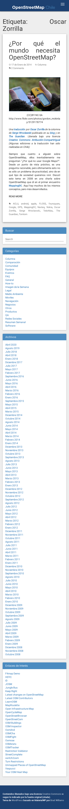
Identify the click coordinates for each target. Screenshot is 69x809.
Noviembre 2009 (14, 608)
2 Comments (17, 68)
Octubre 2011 (12, 538)
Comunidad (11, 265)
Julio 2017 (11, 365)
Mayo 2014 (11, 429)
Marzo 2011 (12, 555)
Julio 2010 (11, 580)
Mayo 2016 (11, 383)
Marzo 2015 (12, 411)
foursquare (54, 203)
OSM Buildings (13, 722)
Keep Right (11, 691)
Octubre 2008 (12, 654)
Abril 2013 (10, 474)
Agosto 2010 (12, 577)
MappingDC (30, 207)
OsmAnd (10, 729)
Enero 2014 (11, 443)
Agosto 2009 (12, 619)
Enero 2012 (11, 527)
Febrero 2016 (12, 394)
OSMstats (10, 743)
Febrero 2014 (12, 439)
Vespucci (10, 768)
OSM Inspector (13, 726)
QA (7, 315)
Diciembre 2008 (13, 647)
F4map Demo (12, 673)
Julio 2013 (11, 464)
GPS (20, 207)
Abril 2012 (10, 517)
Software (10, 325)
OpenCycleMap (13, 712)
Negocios (10, 304)
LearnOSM (11, 701)
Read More (15, 196)
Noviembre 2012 (14, 492)
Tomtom (23, 214)
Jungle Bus (11, 687)
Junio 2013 (11, 467)
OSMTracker (12, 747)
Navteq (41, 207)
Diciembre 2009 (13, 605)
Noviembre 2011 (14, 534)
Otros (8, 308)
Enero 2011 (11, 562)
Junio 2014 (11, 425)
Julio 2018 (11, 351)
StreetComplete (13, 754)
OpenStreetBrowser (16, 715)
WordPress (17, 800)
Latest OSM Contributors (19, 698)
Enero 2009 (11, 643)
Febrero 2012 (12, 524)
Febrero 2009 (12, 640)
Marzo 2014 (12, 436)
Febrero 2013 (12, 482)
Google (12, 207)
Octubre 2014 (12, 418)
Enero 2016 (11, 397)
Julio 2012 (11, 506)
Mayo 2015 (11, 404)
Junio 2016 (11, 379)
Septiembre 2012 (14, 499)
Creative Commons (52, 794)
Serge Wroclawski (29, 210)
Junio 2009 (11, 626)
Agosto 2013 (12, 460)
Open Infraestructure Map (19, 708)
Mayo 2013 (11, 471)
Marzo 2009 (12, 636)
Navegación (11, 301)
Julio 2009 (11, 622)
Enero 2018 (11, 358)
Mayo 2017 (11, 369)
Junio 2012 (11, 510)
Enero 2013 (11, 485)
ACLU (15, 203)
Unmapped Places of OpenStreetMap (25, 765)
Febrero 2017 (12, 372)
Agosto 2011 (12, 541)
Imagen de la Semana (17, 287)
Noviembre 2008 (14, 650)
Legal (8, 290)
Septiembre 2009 (14, 615)
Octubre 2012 (12, 496)
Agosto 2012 (12, 503)
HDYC (8, 677)
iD (6, 680)
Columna (42, 64)
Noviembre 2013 (14, 450)
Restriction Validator (16, 751)
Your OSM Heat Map (16, 772)
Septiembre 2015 (14, 401)
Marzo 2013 (12, 478)
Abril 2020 (10, 344)
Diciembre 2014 (13, 415)
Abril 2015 (10, 408)
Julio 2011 (11, 545)
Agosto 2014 (12, 422)
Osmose (9, 740)
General (9, 280)
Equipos (9, 269)
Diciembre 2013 (13, 446)
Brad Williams (57, 800)
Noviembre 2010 (14, 569)
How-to (9, 283)
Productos (11, 311)
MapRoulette (12, 705)
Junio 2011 (11, 548)
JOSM (8, 684)
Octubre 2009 (12, 612)
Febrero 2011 (12, 559)
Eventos (9, 272)
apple (33, 203)
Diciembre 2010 (13, 566)
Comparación (12, 262)
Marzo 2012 (12, 520)
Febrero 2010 (12, 598)
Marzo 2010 (12, 594)
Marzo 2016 (12, 390)
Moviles (9, 297)
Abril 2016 (10, 386)
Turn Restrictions (14, 761)
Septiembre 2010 (14, 573)
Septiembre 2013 (14, 457)
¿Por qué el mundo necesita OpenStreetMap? (34, 50)
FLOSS (42, 203)
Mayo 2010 (11, 587)
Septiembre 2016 (14, 376)
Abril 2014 (10, 432)
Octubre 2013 (12, 453)
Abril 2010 (10, 591)
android (24, 203)
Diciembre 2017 (13, 362)
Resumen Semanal (15, 322)
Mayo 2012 (11, 513)
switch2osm (12, 758)
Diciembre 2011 (13, 531)
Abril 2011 (10, 552)
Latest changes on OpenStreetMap (24, 694)
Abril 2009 (10, 633)
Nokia (49, 207)
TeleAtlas (48, 210)
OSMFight (10, 736)
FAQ (7, 276)
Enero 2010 (11, 601)
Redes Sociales (13, 318)
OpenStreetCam (14, 719)
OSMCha (10, 733)
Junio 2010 (11, 584)
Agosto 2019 (12, 348)
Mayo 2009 (11, 629)
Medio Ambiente (14, 294)
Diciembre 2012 (13, 489)
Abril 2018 (10, 355)
